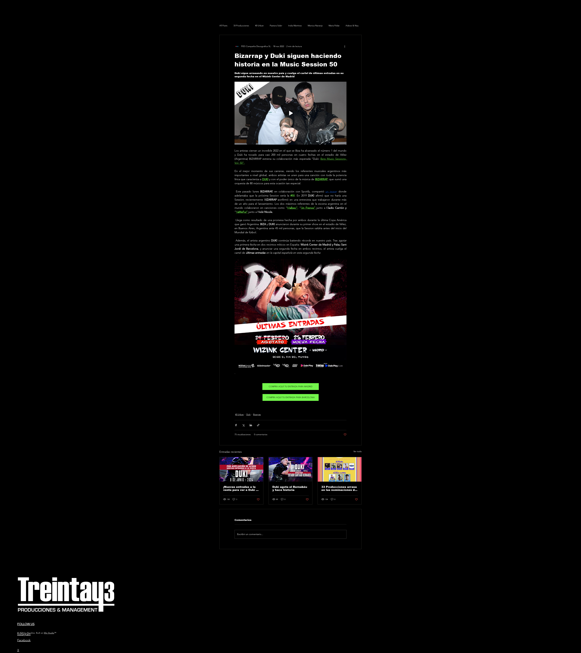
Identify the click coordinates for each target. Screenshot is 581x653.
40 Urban (259, 25)
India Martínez (295, 25)
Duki (248, 414)
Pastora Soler (276, 25)
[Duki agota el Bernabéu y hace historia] (290, 469)
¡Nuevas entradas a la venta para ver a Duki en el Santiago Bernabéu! (241, 488)
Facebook (24, 640)
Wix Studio (49, 633)
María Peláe (334, 25)
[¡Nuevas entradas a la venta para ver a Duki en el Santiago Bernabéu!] (241, 469)
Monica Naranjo (315, 25)
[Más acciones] (344, 46)
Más (347, 25)
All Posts (223, 25)
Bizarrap (257, 414)
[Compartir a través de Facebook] (236, 425)
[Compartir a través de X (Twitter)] (243, 425)
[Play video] (290, 113)
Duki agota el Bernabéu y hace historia (289, 488)
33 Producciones (241, 25)
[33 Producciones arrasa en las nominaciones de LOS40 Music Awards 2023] (339, 469)
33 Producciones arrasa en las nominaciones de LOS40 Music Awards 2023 (339, 488)
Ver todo (357, 451)
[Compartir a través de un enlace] (258, 425)
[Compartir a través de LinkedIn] (250, 425)
